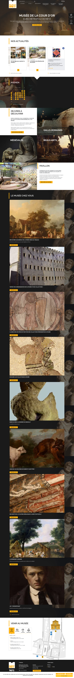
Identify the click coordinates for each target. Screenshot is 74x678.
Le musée (22, 3)
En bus (11, 631)
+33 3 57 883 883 (23, 670)
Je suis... (30, 3)
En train (17, 631)
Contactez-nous (37, 670)
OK (34, 1)
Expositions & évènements (46, 4)
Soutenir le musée (53, 4)
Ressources (37, 3)
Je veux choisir (64, 675)
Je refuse (69, 673)
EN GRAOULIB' (29, 632)
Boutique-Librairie (61, 4)
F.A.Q (54, 666)
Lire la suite (50, 68)
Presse (49, 666)
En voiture (23, 632)
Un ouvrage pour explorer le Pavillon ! (18, 62)
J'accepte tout (60, 673)
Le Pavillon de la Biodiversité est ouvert (37, 62)
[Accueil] (12, 4)
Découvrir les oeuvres (17, 132)
